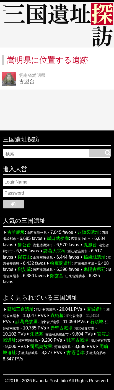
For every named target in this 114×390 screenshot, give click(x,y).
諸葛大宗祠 (54, 251)
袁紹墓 (57, 315)
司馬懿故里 (41, 346)
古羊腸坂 (16, 232)
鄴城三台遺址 (20, 309)
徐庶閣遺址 (61, 263)
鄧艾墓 (24, 269)
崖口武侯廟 (58, 238)
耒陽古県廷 (95, 269)
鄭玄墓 (56, 275)
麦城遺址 (95, 309)
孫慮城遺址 (95, 257)
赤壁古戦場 (61, 328)
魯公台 (24, 244)
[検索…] (100, 153)
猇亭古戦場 (77, 340)
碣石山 (24, 257)
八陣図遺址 (88, 232)
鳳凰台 (90, 244)
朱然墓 (36, 334)
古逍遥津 (75, 352)
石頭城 (96, 322)
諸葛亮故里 (26, 322)
